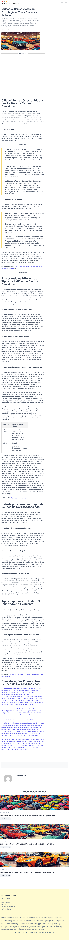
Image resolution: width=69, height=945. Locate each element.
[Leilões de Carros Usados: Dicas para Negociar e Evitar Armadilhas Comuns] (34, 838)
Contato (4, 904)
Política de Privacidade (8, 906)
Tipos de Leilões (5, 818)
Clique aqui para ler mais (18, 498)
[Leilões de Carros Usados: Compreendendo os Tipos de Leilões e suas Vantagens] (34, 810)
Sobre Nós (4, 908)
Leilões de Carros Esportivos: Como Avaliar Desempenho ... (28, 872)
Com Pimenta (5, 902)
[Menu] (66, 2)
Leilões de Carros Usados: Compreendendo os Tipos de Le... (28, 815)
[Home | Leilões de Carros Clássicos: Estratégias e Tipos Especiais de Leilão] (17, 2)
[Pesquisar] (62, 2)
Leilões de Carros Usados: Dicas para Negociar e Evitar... (27, 844)
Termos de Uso (6, 910)
